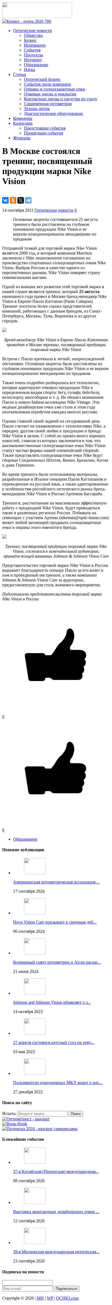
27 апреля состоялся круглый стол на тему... (53, 1042)
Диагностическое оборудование (53, 113)
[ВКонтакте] (5, 200)
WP (50, 1298)
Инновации (35, 45)
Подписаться (66, 1289)
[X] (20, 200)
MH (40, 1298)
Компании (22, 118)
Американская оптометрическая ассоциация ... (56, 882)
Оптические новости (32, 30)
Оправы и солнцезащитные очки (54, 89)
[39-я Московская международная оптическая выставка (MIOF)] (35, 1242)
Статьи (19, 74)
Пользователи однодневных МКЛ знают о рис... (57, 1082)
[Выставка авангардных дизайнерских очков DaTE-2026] (35, 1202)
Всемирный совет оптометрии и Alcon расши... (57, 962)
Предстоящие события (45, 128)
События (32, 50)
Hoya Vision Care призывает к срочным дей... (55, 922)
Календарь (23, 123)
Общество (33, 35)
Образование (36, 64)
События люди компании (47, 84)
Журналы (21, 138)
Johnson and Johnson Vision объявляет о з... (52, 1002)
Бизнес (30, 40)
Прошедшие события (43, 133)
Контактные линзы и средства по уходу (60, 99)
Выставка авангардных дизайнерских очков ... (56, 1211)
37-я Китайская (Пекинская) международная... (56, 1171)
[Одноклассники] (13, 200)
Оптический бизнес (42, 79)
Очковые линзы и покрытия (50, 94)
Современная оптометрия (47, 103)
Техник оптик (37, 108)
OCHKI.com (67, 1298)
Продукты (33, 55)
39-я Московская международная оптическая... (56, 1251)
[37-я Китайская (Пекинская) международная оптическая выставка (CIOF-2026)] (35, 1162)
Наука (29, 69)
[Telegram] (28, 200)
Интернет (33, 59)
